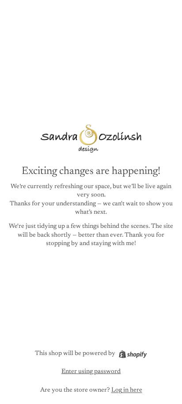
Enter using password (91, 372)
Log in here (126, 390)
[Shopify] (133, 354)
